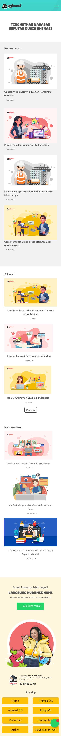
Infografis (46, 710)
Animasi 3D (15, 710)
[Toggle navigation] (56, 6)
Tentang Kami (45, 720)
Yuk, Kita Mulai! (31, 606)
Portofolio (15, 720)
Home (15, 700)
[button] (54, 723)
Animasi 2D (46, 700)
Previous (30, 410)
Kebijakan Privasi (45, 729)
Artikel (15, 729)
